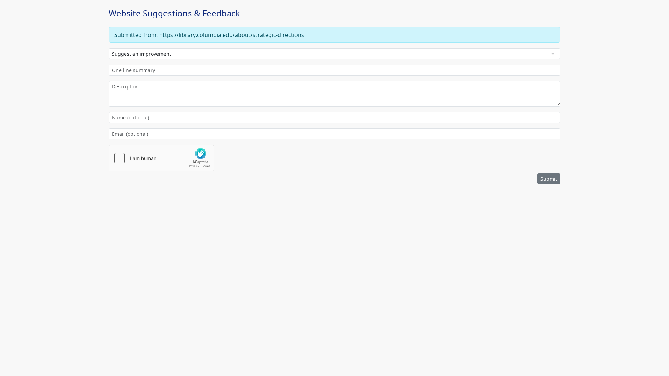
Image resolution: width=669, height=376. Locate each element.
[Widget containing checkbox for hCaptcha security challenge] (161, 158)
